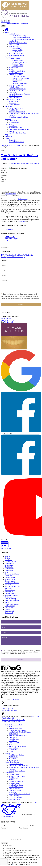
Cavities (7, 558)
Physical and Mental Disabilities (18, 117)
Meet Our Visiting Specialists (18, 43)
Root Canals (12, 92)
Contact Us (12, 140)
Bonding (7, 556)
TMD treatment (9, 607)
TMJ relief (8, 609)
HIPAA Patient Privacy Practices (19, 746)
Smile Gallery (13, 120)
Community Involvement (16, 55)
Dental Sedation (13, 101)
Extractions (8, 576)
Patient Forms (13, 126)
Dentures (11, 69)
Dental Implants (13, 67)
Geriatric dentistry (10, 581)
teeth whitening (23, 199)
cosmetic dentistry (10, 194)
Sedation (7, 753)
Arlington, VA (17, 51)
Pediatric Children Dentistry (17, 89)
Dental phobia (9, 570)
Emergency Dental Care (16, 85)
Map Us (11, 23)
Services (7, 57)
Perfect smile (9, 591)
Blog (6, 135)
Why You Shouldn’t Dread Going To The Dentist (17, 255)
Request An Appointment (16, 142)
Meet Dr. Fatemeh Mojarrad (21, 37)
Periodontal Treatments (16, 73)
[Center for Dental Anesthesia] (15, 18)
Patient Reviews (14, 122)
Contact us (21, 221)
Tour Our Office (14, 44)
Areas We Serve (14, 46)
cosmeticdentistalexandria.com (11, 721)
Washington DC (17, 50)
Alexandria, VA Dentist (8, 145)
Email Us (19, 23)
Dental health (25, 163)
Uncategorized (9, 611)
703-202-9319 (5, 22)
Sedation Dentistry (10, 599)
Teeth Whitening (18, 66)
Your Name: (5, 826)
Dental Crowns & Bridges (17, 71)
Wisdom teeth (9, 613)
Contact (7, 138)
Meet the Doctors (14, 34)
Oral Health (8, 588)
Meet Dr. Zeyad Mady (19, 36)
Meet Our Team (13, 41)
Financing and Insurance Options (19, 129)
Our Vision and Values (16, 53)
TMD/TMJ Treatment (15, 96)
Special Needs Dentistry (16, 108)
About (7, 32)
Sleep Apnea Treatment (12, 600)
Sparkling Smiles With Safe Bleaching (13, 257)
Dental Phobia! (13, 110)
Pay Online (12, 131)
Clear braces (8, 560)
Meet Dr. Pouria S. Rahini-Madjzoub (24, 39)
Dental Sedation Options (12, 99)
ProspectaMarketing (7, 816)
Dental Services (9, 772)
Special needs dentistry (12, 604)
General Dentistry (10, 579)
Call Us (4, 23)
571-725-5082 (20, 720)
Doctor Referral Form (15, 127)
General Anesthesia (15, 104)
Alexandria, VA (17, 48)
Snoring (7, 602)
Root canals (8, 597)
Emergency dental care (12, 574)
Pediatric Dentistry (10, 590)
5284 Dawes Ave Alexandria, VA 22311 (8, 319)
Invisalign (8, 584)
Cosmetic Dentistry (14, 59)
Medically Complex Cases (17, 112)
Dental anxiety (9, 563)
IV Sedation (12, 103)
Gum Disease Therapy (12, 583)
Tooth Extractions (14, 97)
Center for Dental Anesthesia (13, 725)
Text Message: (23, 828)
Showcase (8, 119)
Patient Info (8, 124)
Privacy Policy (13, 748)
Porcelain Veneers (18, 64)
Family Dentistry (14, 87)
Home (10, 727)
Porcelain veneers (10, 593)
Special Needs (9, 106)
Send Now (21, 304)
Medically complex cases (12, 586)
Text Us (25, 23)
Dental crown (9, 565)
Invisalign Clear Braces (20, 62)
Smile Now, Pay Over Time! (17, 133)
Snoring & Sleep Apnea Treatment (19, 94)
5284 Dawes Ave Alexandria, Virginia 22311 (11, 238)
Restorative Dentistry (15, 74)
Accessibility (13, 749)
